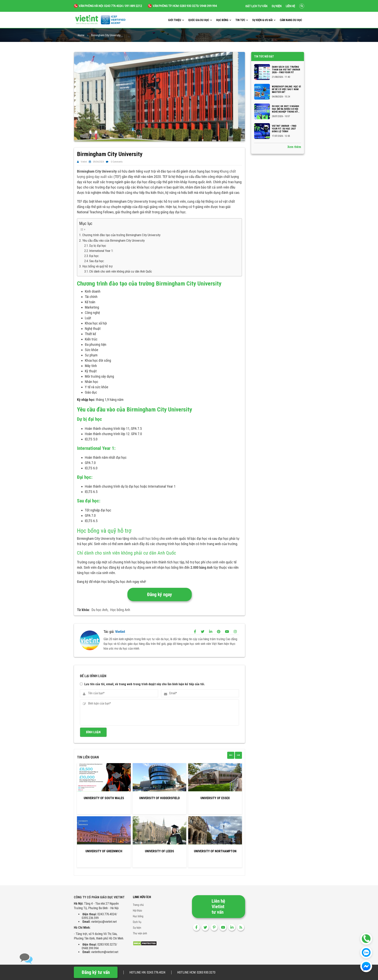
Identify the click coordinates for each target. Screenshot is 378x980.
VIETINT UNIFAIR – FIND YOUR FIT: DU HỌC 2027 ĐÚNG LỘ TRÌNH (284, 129)
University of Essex (215, 798)
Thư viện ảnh (140, 933)
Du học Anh (100, 610)
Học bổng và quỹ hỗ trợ (97, 266)
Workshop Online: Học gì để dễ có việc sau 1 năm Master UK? (286, 89)
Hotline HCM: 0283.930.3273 (196, 972)
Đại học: (94, 256)
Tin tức (240, 20)
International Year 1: (101, 251)
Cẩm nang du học (291, 20)
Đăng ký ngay (159, 594)
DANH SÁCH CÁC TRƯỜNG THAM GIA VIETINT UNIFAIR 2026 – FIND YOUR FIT (286, 70)
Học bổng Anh (120, 610)
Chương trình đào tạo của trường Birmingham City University (121, 235)
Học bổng (222, 20)
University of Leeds (159, 851)
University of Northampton (215, 851)
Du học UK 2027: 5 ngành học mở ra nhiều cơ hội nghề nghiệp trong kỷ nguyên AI (285, 109)
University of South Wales (104, 798)
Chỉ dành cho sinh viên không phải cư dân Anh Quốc (120, 271)
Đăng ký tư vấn (96, 972)
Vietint (84, 161)
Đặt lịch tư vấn (256, 6)
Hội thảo (137, 910)
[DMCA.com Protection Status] (145, 943)
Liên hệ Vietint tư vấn (218, 906)
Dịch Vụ (137, 922)
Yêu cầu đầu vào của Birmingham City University (113, 240)
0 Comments (117, 161)
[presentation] (230, 755)
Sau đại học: (96, 261)
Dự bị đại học (97, 246)
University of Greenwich (103, 851)
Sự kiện (277, 6)
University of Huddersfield (159, 798)
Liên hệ (290, 6)
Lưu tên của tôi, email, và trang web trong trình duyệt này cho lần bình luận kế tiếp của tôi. (144, 684)
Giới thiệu (174, 20)
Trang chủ (138, 904)
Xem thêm (294, 147)
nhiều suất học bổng (144, 538)
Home (81, 35)
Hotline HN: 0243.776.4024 (147, 972)
